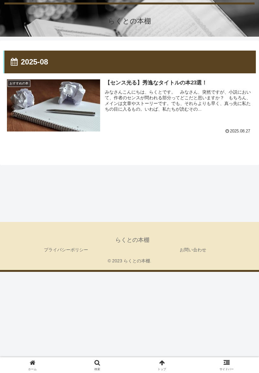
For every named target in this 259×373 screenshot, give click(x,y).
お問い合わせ (193, 249)
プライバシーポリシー (66, 249)
